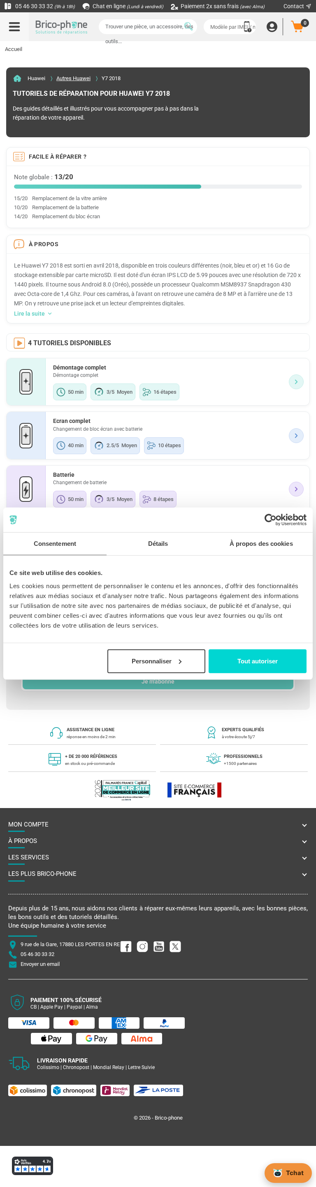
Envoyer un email (40, 964)
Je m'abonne (158, 681)
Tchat (295, 1173)
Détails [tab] (158, 543)
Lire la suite (29, 313)
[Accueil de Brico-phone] (62, 27)
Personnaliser (152, 660)
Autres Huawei (73, 78)
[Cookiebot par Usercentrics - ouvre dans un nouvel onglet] (271, 520)
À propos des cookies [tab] (261, 543)
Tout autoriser (257, 660)
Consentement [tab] (55, 543)
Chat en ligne (127, 6)
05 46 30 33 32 (44, 6)
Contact (294, 6)
